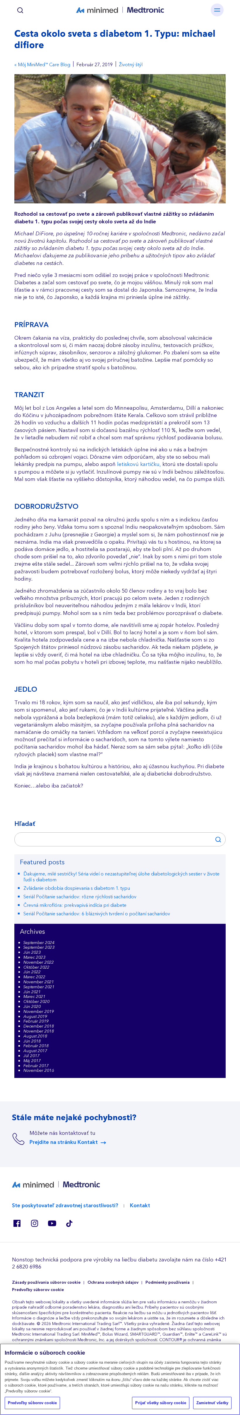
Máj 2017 (32, 1060)
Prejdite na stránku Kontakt (64, 1142)
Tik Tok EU (69, 1223)
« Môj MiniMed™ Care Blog (42, 65)
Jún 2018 (32, 1041)
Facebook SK (16, 1223)
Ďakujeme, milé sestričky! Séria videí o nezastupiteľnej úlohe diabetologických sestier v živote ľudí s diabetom (121, 877)
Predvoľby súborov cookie (38, 1290)
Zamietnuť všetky (212, 1403)
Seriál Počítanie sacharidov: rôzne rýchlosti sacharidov (79, 897)
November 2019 (38, 1011)
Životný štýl (131, 65)
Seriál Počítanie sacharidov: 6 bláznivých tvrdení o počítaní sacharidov (96, 914)
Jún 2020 (32, 1006)
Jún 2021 (32, 992)
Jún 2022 (32, 972)
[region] (120, 1379)
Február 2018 (36, 1046)
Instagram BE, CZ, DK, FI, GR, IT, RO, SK (34, 1223)
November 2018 (38, 1031)
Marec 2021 (34, 996)
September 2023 (38, 947)
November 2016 (38, 1070)
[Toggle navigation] (217, 10)
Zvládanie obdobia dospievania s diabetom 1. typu (76, 888)
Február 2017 (36, 1065)
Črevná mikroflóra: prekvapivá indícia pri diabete (74, 905)
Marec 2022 (34, 977)
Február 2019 (36, 1021)
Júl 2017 (31, 1055)
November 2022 (38, 962)
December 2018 (38, 1026)
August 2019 (35, 1016)
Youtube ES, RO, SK (51, 1223)
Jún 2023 (32, 952)
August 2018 (35, 1036)
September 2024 (38, 942)
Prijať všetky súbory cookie (160, 1403)
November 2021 (38, 982)
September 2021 (38, 987)
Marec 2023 (34, 957)
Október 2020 (36, 1001)
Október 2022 (36, 967)
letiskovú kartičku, (139, 464)
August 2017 (35, 1051)
